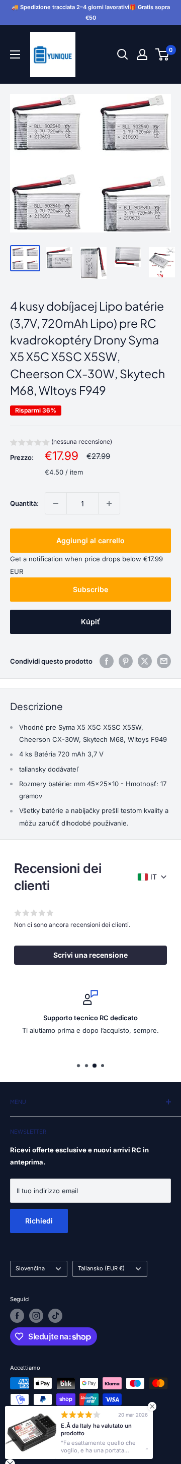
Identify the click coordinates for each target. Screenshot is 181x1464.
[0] (162, 54)
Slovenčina (30, 1268)
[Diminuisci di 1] (55, 503)
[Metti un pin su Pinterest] (126, 661)
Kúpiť (90, 621)
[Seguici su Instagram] (36, 1316)
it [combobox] (153, 876)
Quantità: (24, 503)
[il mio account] (142, 54)
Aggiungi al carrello (90, 540)
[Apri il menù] (15, 54)
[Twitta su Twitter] (145, 661)
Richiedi (39, 1220)
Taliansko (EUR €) (101, 1268)
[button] (61, 443)
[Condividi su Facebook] (107, 661)
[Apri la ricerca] (122, 54)
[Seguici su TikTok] (55, 1316)
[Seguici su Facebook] (17, 1316)
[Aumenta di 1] (109, 503)
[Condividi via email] (164, 661)
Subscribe (90, 589)
